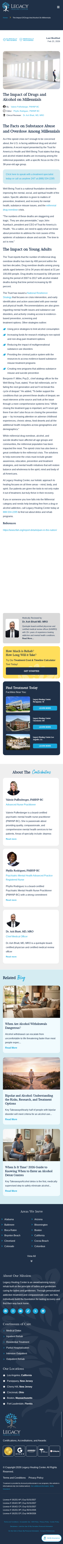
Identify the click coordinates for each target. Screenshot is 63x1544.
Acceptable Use (25, 1522)
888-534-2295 (10, 512)
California (39, 1235)
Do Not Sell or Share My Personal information (23, 1531)
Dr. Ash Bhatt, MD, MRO (33, 115)
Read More (11, 1048)
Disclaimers (14, 1526)
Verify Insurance (53, 1538)
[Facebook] (5, 1311)
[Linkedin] (43, 1311)
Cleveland (9, 1241)
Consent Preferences (47, 1531)
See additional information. (40, 1486)
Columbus (39, 1246)
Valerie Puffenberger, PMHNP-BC (25, 107)
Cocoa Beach (41, 1241)
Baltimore (9, 1225)
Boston (38, 1230)
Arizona (38, 1219)
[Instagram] (13, 1311)
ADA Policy (35, 1522)
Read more (11, 839)
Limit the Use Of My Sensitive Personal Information (36, 1526)
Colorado (9, 1246)
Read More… (28, 638)
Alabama (9, 1219)
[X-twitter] (35, 1311)
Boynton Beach (12, 1235)
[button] (58, 7)
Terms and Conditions (11, 1522)
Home (5, 18)
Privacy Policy (44, 1522)
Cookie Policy (54, 1522)
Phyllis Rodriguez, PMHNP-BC (26, 111)
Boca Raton (10, 1230)
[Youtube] (20, 1311)
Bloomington (41, 1225)
